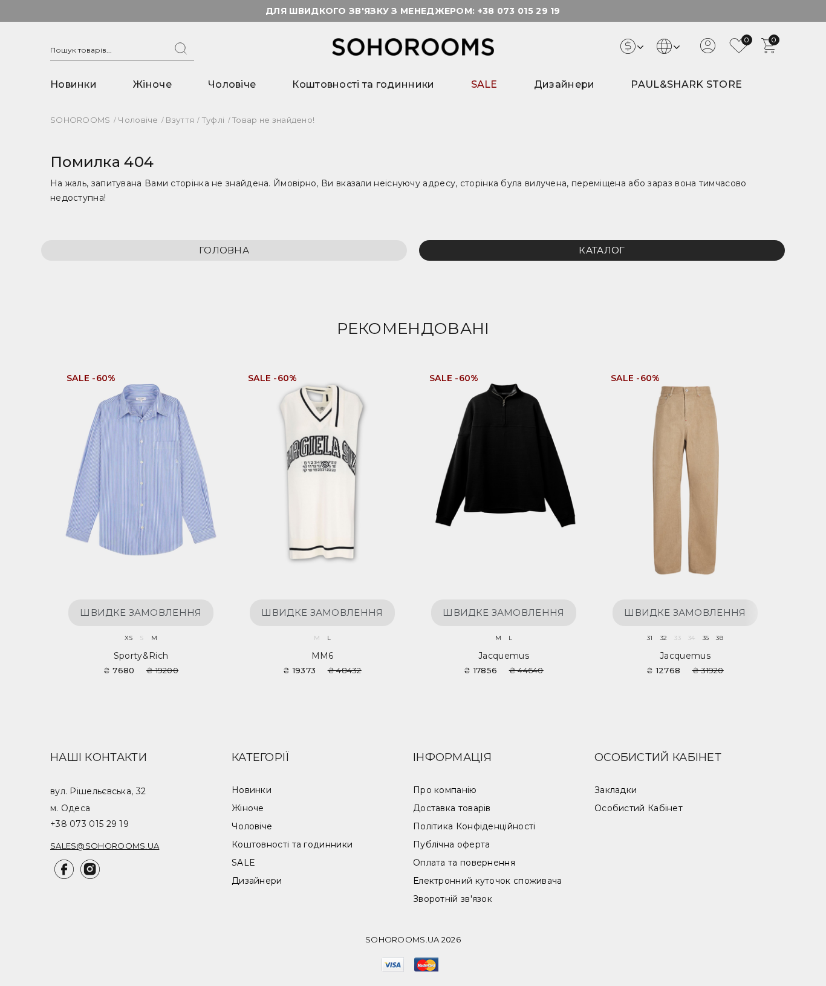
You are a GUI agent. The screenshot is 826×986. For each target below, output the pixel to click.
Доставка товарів (452, 808)
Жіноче (152, 84)
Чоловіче (232, 84)
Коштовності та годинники (363, 84)
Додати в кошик (201, 382)
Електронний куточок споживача (487, 880)
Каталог (602, 250)
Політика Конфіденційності (474, 826)
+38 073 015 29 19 (519, 10)
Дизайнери (564, 84)
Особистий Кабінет (638, 808)
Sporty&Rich (141, 655)
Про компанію (445, 790)
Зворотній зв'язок (452, 898)
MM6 (322, 655)
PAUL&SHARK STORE (686, 84)
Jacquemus (503, 655)
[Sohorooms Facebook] (63, 875)
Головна (224, 250)
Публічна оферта (451, 844)
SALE (484, 84)
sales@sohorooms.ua (104, 846)
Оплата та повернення (464, 862)
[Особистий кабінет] (707, 50)
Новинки (73, 84)
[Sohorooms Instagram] (88, 875)
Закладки (615, 790)
